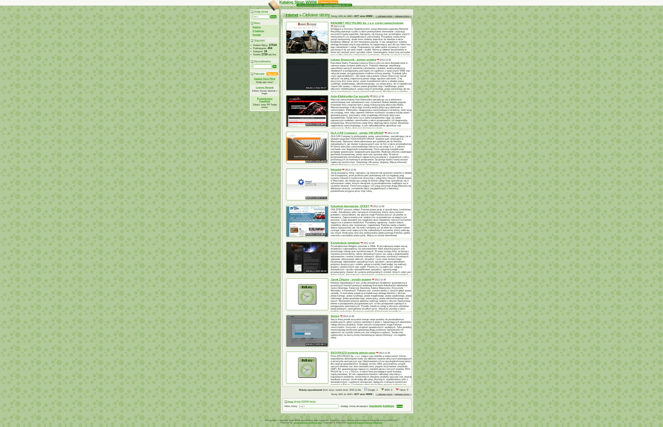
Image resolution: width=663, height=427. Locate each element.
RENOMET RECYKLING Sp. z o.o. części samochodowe (367, 23)
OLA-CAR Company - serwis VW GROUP (357, 133)
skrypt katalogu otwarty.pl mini (308, 423)
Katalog (257, 27)
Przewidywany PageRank (264, 100)
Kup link (272, 74)
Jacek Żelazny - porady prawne (351, 279)
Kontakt (257, 35)
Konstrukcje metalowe (345, 242)
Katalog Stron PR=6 (264, 79)
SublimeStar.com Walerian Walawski (364, 423)
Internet (292, 15)
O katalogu (258, 31)
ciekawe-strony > (403, 16)
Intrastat (336, 169)
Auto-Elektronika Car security (350, 96)
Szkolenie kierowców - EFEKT (350, 206)
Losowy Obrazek (265, 87)
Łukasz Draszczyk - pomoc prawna (353, 59)
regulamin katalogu (381, 406)
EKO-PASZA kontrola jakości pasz (353, 352)
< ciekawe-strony (384, 16)
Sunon (335, 316)
